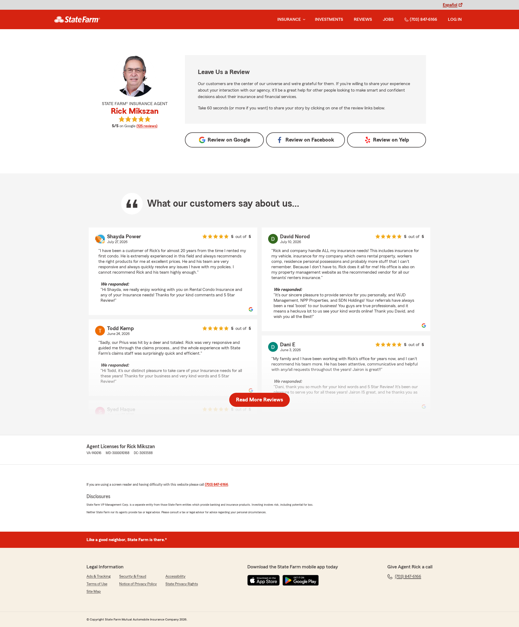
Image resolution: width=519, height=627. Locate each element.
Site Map (93, 592)
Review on (229, 140)
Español (450, 5)
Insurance (289, 19)
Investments (329, 19)
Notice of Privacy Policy (138, 584)
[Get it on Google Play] (300, 580)
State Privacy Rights (181, 584)
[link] (77, 19)
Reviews (363, 19)
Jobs (388, 19)
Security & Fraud (132, 576)
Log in (455, 19)
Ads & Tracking (98, 576)
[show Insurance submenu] (303, 19)
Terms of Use (96, 584)
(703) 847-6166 (423, 19)
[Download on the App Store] (263, 580)
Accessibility (175, 576)
